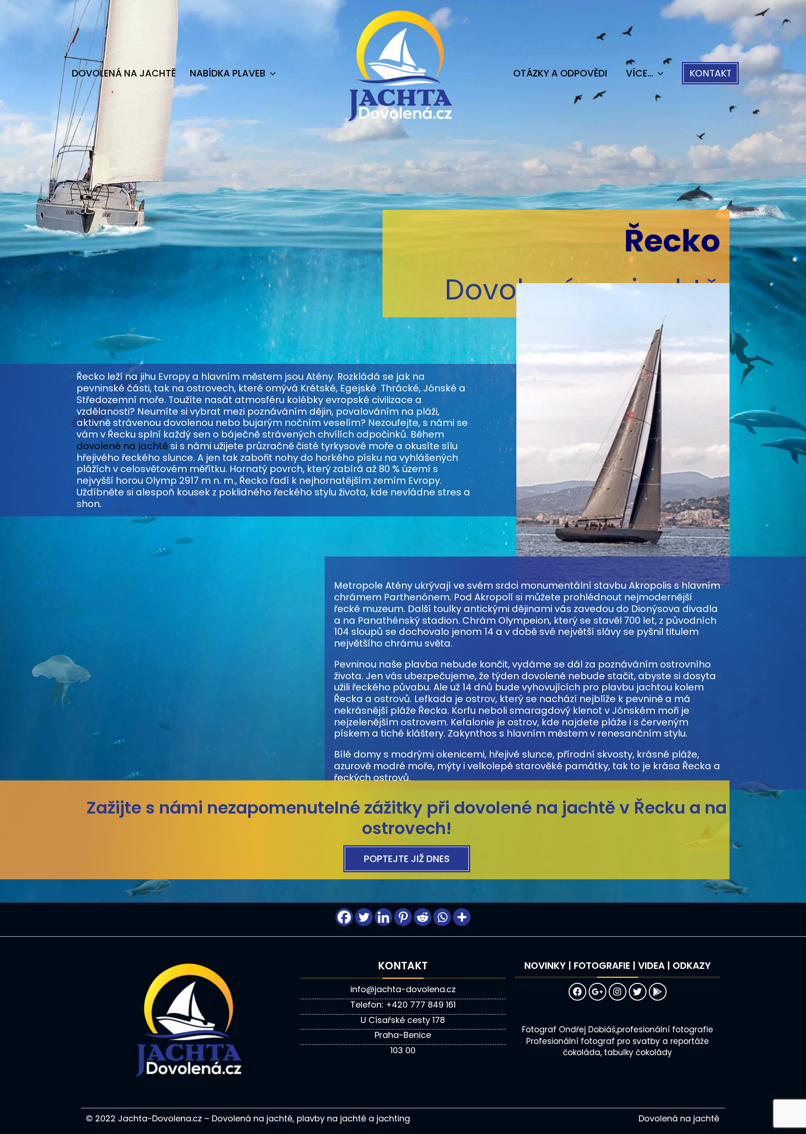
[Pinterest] (403, 917)
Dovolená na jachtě (124, 73)
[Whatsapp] (442, 917)
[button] (710, 73)
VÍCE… (639, 73)
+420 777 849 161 (421, 1004)
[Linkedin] (383, 917)
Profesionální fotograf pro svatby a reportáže (617, 1041)
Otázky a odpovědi (560, 73)
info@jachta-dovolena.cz (403, 989)
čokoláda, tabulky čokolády (617, 1052)
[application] (270, 73)
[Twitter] (364, 917)
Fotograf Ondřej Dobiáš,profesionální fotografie (617, 1029)
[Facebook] (344, 917)
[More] (462, 917)
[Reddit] (422, 917)
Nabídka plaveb (227, 73)
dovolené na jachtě (122, 445)
